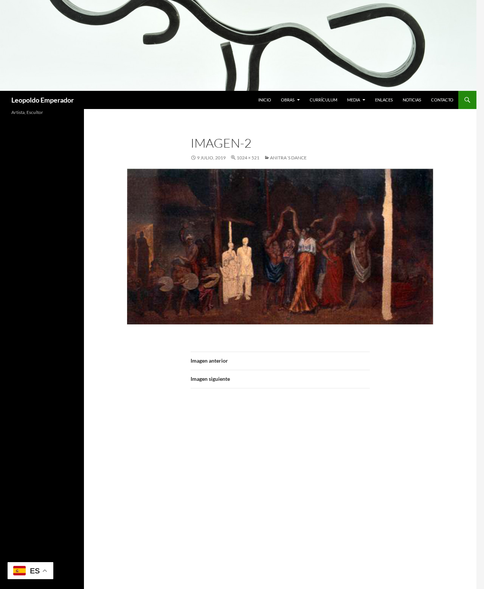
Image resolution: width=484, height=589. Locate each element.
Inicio (264, 99)
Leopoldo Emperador (42, 100)
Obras (288, 99)
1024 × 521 (248, 157)
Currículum (323, 99)
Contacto (442, 99)
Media (353, 99)
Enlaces (384, 99)
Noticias (412, 99)
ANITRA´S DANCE (288, 157)
